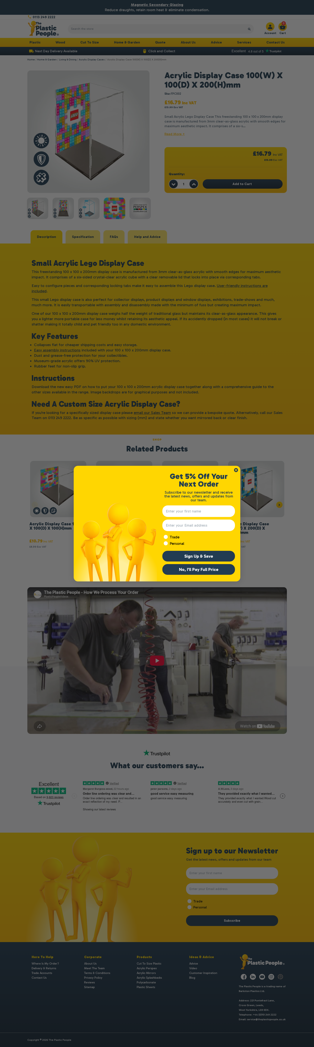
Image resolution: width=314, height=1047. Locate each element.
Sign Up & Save (198, 556)
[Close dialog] (236, 470)
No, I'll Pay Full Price (198, 569)
